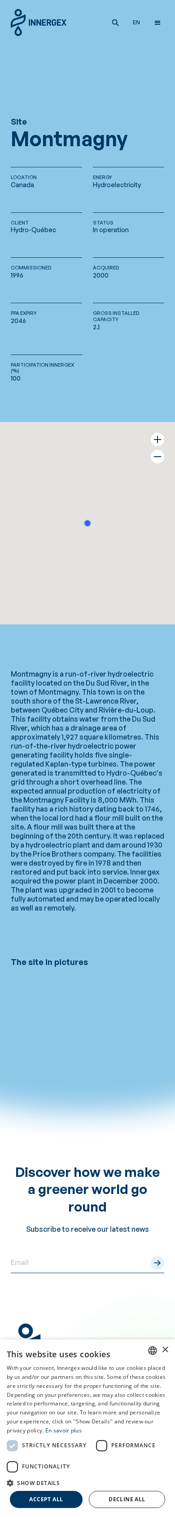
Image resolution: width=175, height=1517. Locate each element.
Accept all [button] (46, 1499)
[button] (115, 22)
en (136, 22)
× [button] (165, 1349)
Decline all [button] (127, 1499)
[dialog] (87, 1428)
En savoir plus (63, 1430)
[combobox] (152, 1350)
